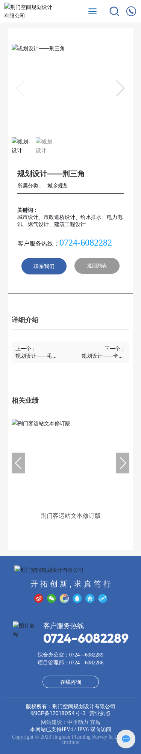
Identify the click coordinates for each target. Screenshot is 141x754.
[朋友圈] (64, 598)
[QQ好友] (77, 598)
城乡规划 (57, 185)
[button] (120, 88)
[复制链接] (102, 598)
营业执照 (100, 713)
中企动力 (77, 722)
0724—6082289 (86, 655)
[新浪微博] (38, 598)
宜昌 (95, 722)
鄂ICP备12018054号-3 (58, 713)
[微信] (51, 598)
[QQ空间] (89, 598)
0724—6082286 (86, 663)
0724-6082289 (86, 638)
